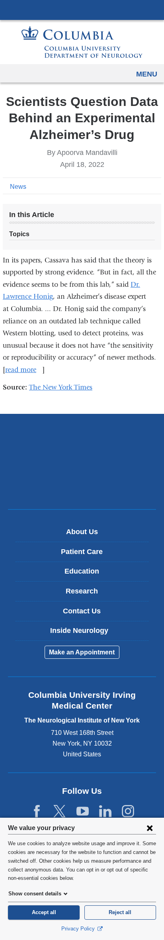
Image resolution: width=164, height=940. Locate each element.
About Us (82, 532)
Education (81, 571)
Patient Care (82, 552)
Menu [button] (146, 74)
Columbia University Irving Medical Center (82, 9)
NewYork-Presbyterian (82, 461)
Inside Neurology (85, 633)
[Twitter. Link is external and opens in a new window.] (59, 811)
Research (82, 591)
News (18, 186)
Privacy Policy (78, 929)
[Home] (82, 42)
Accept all (44, 912)
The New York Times (63, 387)
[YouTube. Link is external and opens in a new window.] (82, 811)
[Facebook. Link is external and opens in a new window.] (36, 811)
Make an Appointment (82, 652)
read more (23, 370)
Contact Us (82, 611)
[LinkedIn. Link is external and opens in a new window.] (105, 811)
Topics (19, 234)
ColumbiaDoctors (82, 486)
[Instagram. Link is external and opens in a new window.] (128, 811)
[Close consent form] (149, 827)
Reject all (120, 912)
